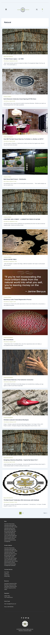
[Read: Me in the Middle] (25, 322)
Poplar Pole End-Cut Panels (9, 562)
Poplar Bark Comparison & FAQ (10, 583)
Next (45, 513)
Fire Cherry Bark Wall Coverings (10, 558)
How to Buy (6, 571)
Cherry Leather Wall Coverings (10, 559)
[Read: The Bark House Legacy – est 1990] (25, 41)
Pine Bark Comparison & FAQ (10, 587)
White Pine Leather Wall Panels (10, 537)
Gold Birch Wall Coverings (9, 556)
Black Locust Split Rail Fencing (10, 539)
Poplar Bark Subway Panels (9, 528)
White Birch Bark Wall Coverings (10, 553)
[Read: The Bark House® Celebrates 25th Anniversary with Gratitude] (25, 482)
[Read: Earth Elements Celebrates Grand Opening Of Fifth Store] (25, 81)
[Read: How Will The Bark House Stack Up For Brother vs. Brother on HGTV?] (25, 121)
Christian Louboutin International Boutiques (16, 420)
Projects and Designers (8, 136)
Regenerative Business (8, 56)
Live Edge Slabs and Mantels (9, 565)
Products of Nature (7, 96)
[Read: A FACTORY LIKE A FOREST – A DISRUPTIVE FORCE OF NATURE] (25, 201)
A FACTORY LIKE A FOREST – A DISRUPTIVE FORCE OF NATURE (22, 219)
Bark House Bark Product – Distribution (15, 179)
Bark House (22, 629)
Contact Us (6, 573)
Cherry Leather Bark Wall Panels (10, 535)
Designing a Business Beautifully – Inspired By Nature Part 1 (21, 460)
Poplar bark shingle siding (9, 547)
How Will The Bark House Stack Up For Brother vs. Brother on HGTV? (23, 139)
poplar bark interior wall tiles (10, 549)
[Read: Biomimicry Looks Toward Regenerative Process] (25, 282)
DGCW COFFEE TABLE (10, 259)
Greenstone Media (27, 630)
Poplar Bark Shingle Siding (9, 523)
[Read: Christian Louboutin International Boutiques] (25, 402)
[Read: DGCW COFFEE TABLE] (25, 242)
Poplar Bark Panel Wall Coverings (10, 526)
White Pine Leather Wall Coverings (11, 561)
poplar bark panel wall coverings (10, 550)
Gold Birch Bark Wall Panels (9, 532)
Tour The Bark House (8, 597)
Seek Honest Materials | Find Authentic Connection (18, 379)
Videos (5, 589)
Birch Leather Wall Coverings (9, 555)
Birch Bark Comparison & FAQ (10, 584)
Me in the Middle (8, 339)
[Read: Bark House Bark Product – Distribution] (25, 161)
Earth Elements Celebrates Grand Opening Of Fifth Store (20, 99)
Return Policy (6, 574)
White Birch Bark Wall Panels (9, 529)
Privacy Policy (7, 576)
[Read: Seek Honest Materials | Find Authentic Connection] (25, 362)
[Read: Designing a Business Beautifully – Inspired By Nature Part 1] (25, 442)
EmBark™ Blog (7, 595)
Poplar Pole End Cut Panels (9, 538)
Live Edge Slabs (7, 541)
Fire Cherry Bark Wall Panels (9, 534)
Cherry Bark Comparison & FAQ (10, 586)
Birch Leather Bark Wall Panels (10, 531)
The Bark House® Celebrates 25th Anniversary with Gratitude (21, 500)
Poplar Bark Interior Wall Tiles (10, 525)
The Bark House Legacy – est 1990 (14, 59)
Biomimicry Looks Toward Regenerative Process (17, 299)
